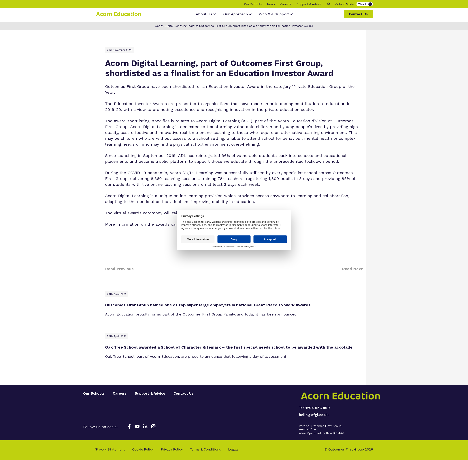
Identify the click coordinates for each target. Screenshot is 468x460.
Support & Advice (309, 4)
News (271, 4)
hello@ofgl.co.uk (314, 415)
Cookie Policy (143, 449)
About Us (204, 14)
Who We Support (274, 14)
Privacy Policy (172, 449)
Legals (233, 449)
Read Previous (119, 269)
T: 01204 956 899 (314, 408)
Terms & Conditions (205, 449)
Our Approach (235, 14)
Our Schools (253, 4)
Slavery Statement (110, 449)
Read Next (352, 269)
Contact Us (358, 14)
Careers (285, 4)
